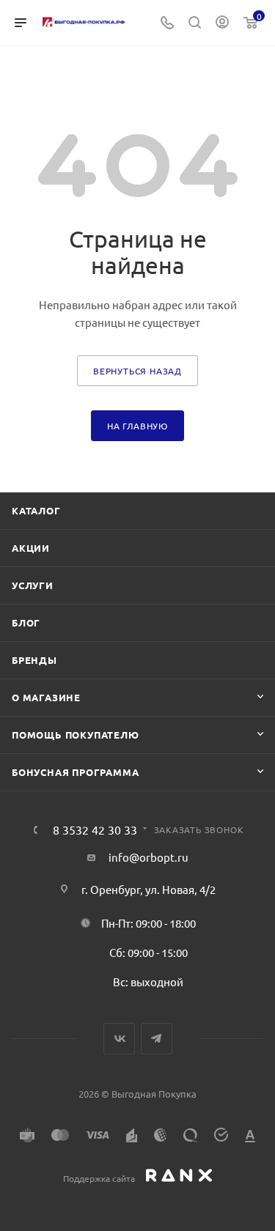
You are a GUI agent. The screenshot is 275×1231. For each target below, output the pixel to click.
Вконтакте (119, 1038)
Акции (31, 547)
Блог (26, 622)
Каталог (36, 510)
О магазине (46, 697)
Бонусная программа (75, 772)
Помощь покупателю (75, 734)
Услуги (33, 585)
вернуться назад (137, 371)
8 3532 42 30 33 (95, 829)
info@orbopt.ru (148, 857)
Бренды (34, 660)
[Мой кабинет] (222, 23)
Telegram (156, 1038)
